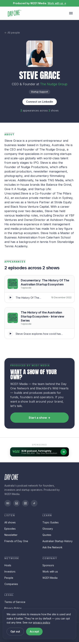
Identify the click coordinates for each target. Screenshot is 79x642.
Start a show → (39, 417)
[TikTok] (34, 503)
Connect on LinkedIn (39, 101)
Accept (34, 631)
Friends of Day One (16, 541)
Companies (11, 584)
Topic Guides (50, 522)
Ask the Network (52, 547)
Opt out (15, 631)
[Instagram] (25, 503)
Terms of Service (14, 602)
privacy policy (41, 622)
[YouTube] (7, 503)
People (8, 577)
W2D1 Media (50, 577)
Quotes (46, 534)
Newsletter (10, 534)
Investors (9, 571)
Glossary (47, 528)
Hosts (7, 565)
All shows (10, 522)
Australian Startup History (57, 541)
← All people (12, 32)
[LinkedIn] (16, 503)
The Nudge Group (53, 84)
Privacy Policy (12, 608)
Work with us (50, 571)
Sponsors (48, 565)
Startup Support (39, 91)
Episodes (10, 528)
